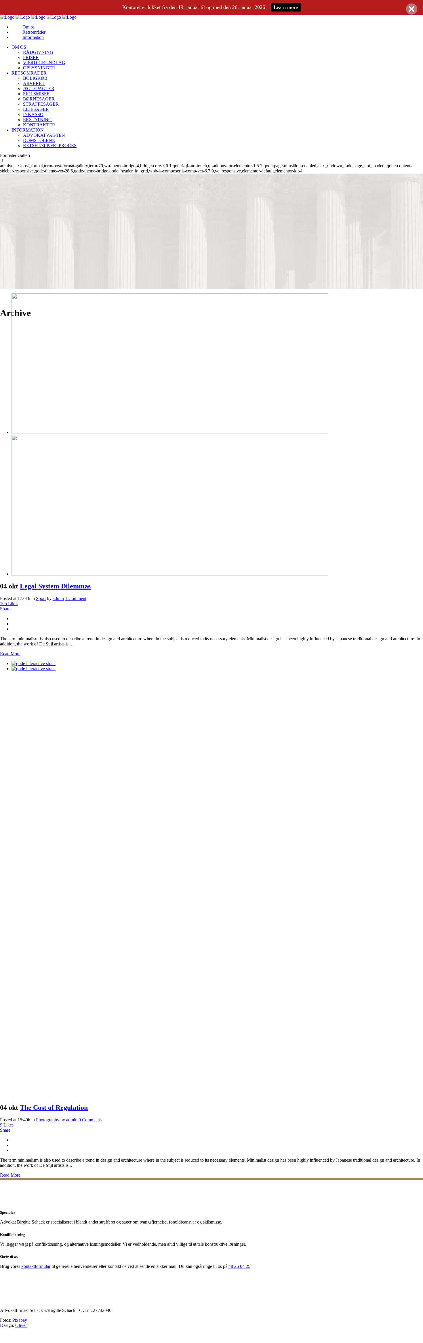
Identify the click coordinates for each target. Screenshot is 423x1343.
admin (58, 598)
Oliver (21, 1325)
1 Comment (75, 598)
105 (9, 603)
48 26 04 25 (239, 1266)
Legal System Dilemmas (55, 586)
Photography (47, 1119)
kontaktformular (35, 1266)
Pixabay (19, 1320)
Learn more (286, 7)
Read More (10, 653)
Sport (41, 598)
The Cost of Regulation (54, 1107)
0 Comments (90, 1119)
